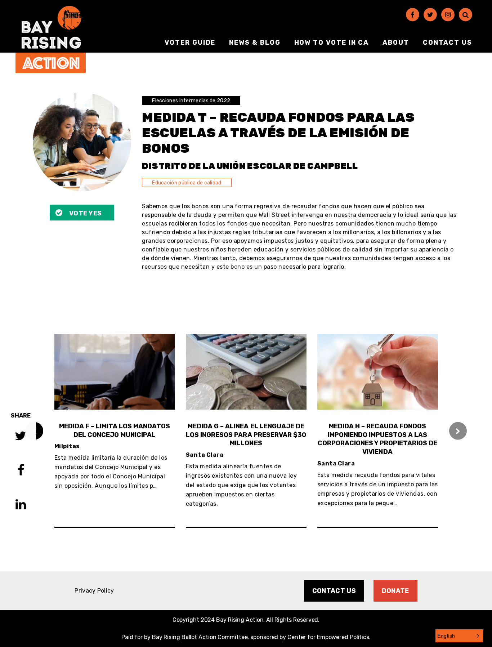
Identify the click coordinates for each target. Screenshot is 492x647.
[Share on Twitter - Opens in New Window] (20, 437)
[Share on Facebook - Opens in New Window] (20, 471)
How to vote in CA (331, 42)
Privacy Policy (94, 590)
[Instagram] (448, 14)
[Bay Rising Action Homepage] (50, 39)
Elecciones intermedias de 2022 (191, 101)
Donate (395, 591)
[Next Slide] (458, 430)
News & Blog (254, 42)
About (396, 42)
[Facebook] (412, 14)
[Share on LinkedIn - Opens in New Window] (20, 505)
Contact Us (447, 42)
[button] (459, 635)
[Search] (465, 14)
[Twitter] (430, 14)
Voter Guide (190, 42)
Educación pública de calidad (186, 183)
